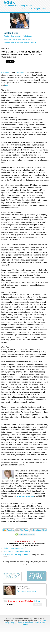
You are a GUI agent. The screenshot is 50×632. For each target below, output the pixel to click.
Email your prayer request (26, 591)
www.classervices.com (25, 496)
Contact (25, 625)
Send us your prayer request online (16, 551)
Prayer (37, 8)
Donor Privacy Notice (25, 623)
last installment (20, 73)
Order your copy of (18, 39)
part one (8, 85)
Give (44, 8)
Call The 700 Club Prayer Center (15, 555)
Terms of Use (40, 623)
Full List (37, 601)
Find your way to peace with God (15, 548)
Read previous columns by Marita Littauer (18, 36)
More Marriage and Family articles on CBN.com (20, 42)
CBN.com (5, 73)
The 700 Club (26, 8)
